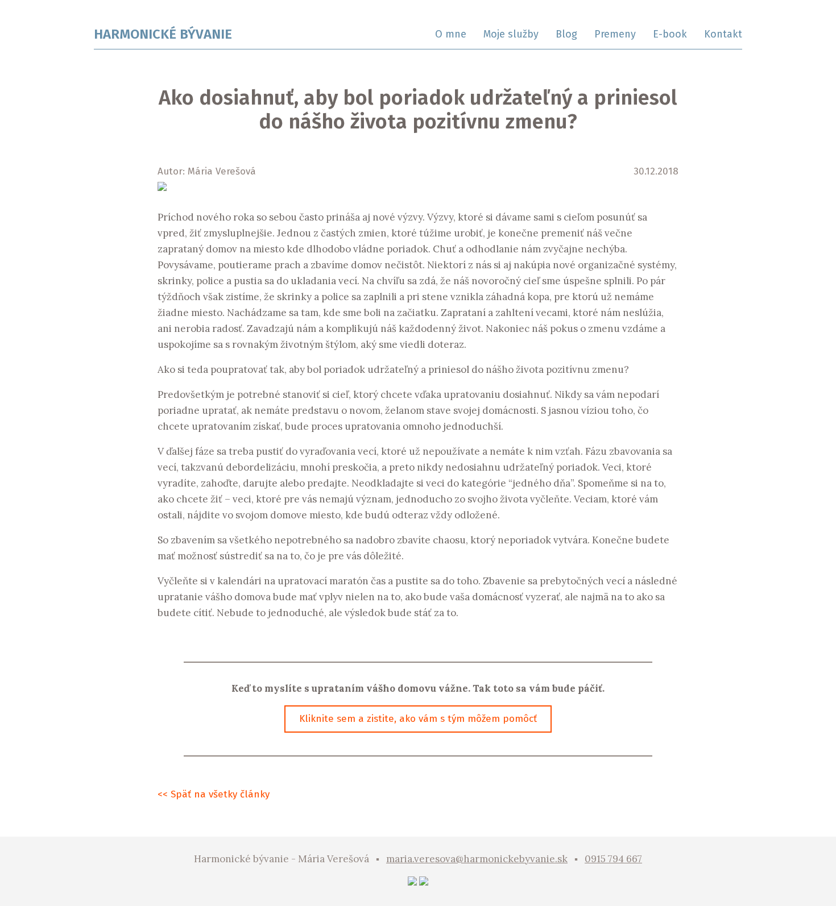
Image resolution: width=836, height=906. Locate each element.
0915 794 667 (613, 859)
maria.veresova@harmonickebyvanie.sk (477, 859)
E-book (670, 34)
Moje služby (511, 34)
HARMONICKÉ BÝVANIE (163, 34)
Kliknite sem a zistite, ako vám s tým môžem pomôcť (418, 719)
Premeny (615, 34)
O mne (450, 34)
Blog (566, 34)
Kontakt (723, 34)
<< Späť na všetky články (214, 794)
